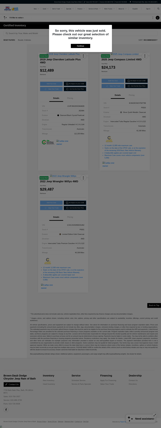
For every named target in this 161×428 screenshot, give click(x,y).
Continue (80, 46)
